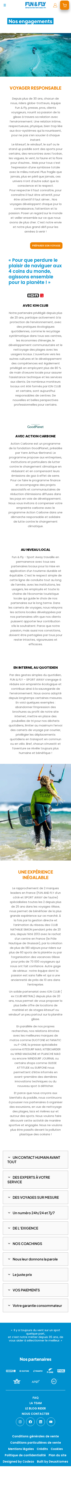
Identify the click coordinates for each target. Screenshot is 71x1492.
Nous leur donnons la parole (35, 1259)
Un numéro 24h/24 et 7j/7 (34, 1213)
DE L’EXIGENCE (25, 1228)
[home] (35, 5)
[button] (35, 1159)
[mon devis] (64, 5)
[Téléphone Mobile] (6, 1485)
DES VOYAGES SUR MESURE (36, 1197)
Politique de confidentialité (25, 1455)
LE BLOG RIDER (35, 1408)
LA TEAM (36, 1403)
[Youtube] (51, 1421)
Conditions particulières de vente (35, 1443)
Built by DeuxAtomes (52, 1462)
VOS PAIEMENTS (26, 1290)
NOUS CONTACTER (35, 1414)
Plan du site (57, 1455)
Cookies (57, 1449)
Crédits (42, 1449)
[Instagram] (20, 1421)
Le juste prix (22, 1274)
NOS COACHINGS (27, 1243)
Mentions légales (21, 1449)
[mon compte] (55, 5)
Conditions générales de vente (35, 1436)
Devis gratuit (22, 1485)
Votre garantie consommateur (37, 1305)
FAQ (36, 1398)
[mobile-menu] (4, 5)
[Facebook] (30, 1421)
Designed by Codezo (18, 1462)
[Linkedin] (41, 1421)
